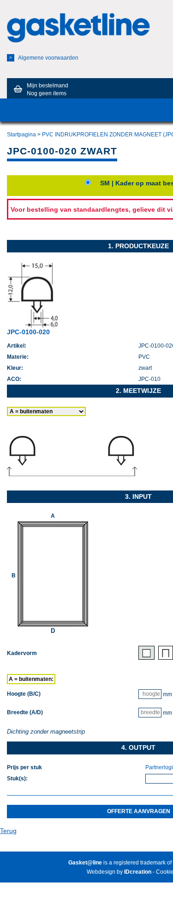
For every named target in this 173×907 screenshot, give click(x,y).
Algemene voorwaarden (43, 58)
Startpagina (21, 134)
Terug (8, 830)
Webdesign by (119, 872)
